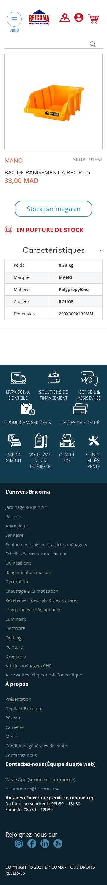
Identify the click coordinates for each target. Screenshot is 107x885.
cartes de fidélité (80, 422)
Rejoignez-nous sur (31, 834)
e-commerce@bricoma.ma (32, 789)
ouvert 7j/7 (67, 457)
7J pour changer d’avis (27, 422)
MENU (14, 30)
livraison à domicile (18, 395)
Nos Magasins (65, 19)
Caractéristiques (54, 250)
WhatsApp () (40, 779)
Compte (79, 19)
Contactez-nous (21, 755)
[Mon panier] (93, 20)
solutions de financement (53, 395)
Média (11, 736)
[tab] (53, 250)
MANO (13, 160)
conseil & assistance (89, 395)
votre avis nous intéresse (40, 460)
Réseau (12, 718)
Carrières (14, 727)
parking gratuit (13, 457)
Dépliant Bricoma (23, 708)
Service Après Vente (94, 460)
